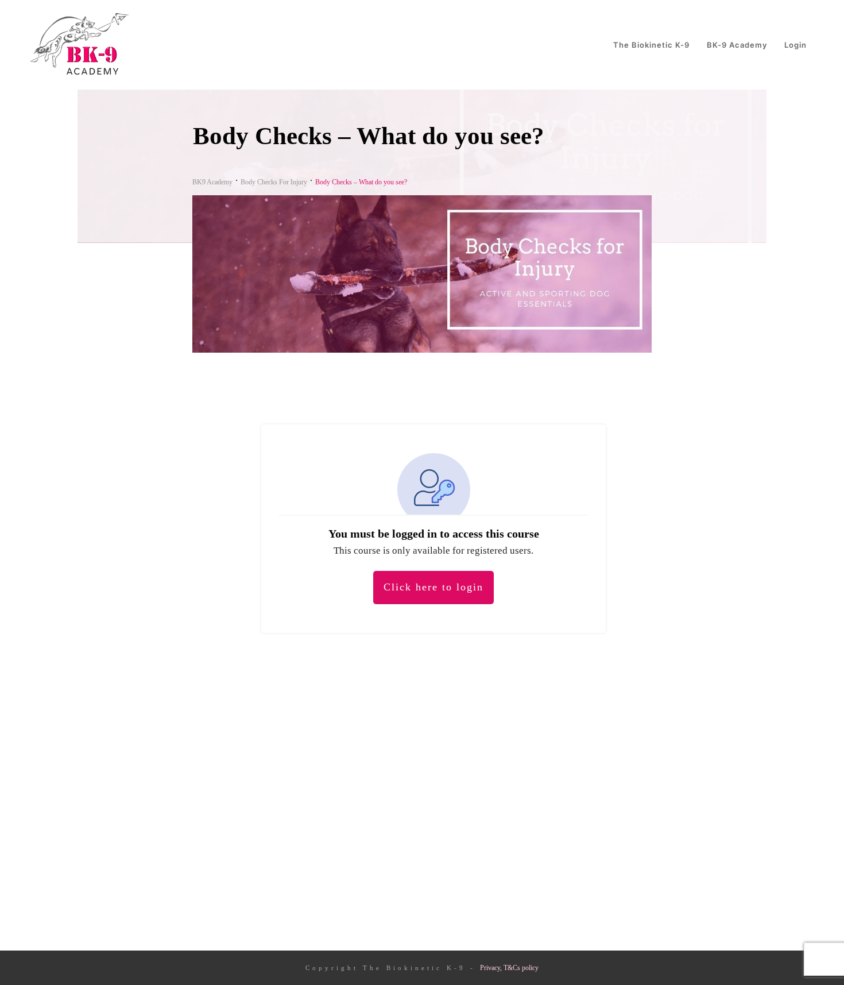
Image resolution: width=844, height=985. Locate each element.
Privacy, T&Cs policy (509, 968)
